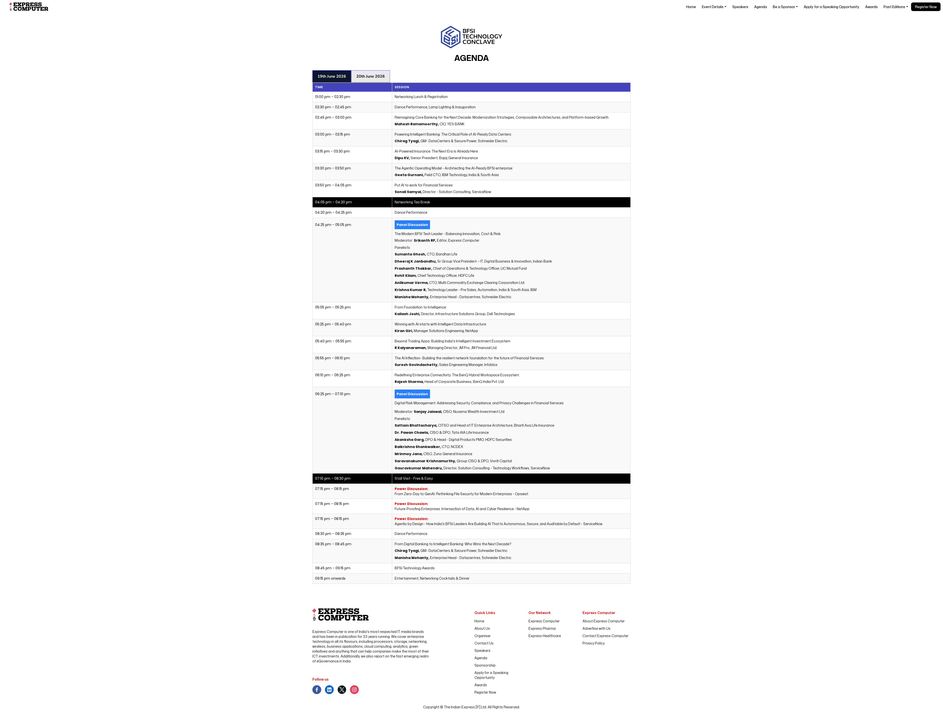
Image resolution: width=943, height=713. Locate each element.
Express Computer (544, 621)
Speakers (740, 6)
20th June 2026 (370, 76)
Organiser (482, 635)
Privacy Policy (593, 643)
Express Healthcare (544, 635)
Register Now (926, 6)
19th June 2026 (332, 76)
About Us (482, 628)
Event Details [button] (712, 6)
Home (691, 6)
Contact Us (484, 643)
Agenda (760, 6)
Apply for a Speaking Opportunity (831, 6)
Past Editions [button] (894, 6)
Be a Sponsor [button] (784, 6)
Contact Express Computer (605, 635)
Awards (871, 6)
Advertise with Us (596, 628)
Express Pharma (542, 628)
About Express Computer (603, 621)
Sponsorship (485, 665)
